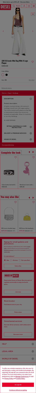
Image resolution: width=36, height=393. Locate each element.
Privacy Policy (8, 378)
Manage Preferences (22, 376)
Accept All (18, 385)
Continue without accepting (18, 390)
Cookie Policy (20, 378)
